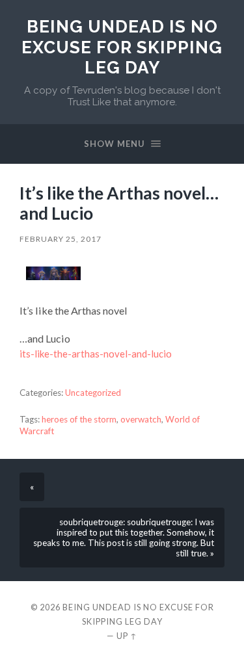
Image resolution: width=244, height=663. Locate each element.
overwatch (140, 419)
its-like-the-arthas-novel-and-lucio (96, 353)
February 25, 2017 (61, 239)
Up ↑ (126, 635)
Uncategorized (93, 392)
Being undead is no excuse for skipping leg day (122, 46)
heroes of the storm (79, 419)
